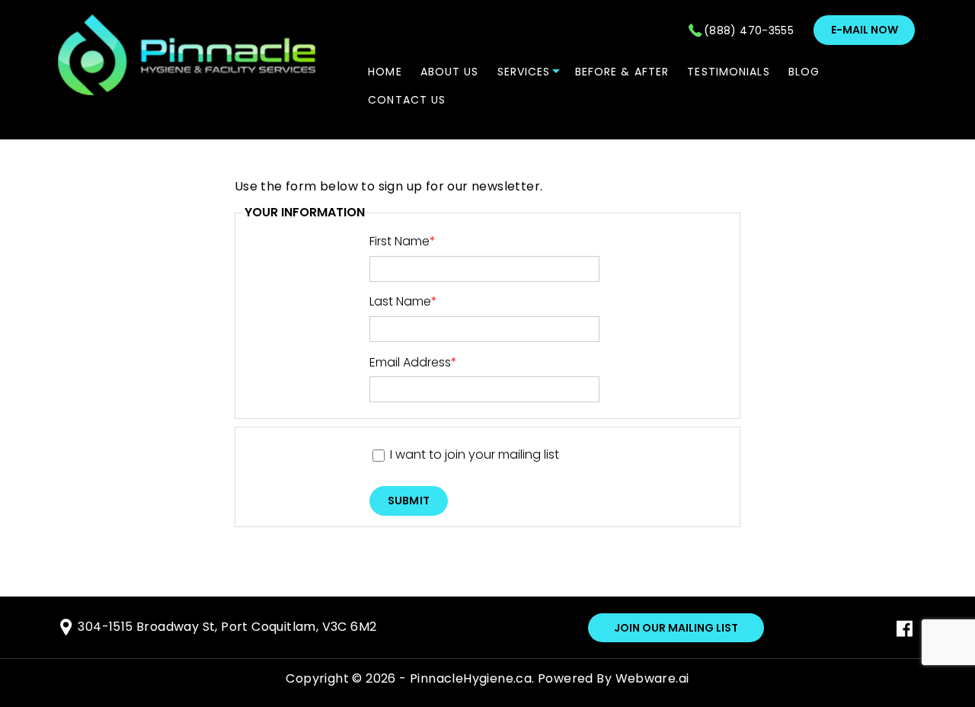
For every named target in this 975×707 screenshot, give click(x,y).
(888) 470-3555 (749, 30)
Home (384, 71)
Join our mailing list (676, 627)
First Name (402, 241)
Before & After (622, 71)
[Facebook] (904, 632)
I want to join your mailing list (474, 454)
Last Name (403, 301)
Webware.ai (652, 678)
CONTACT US (407, 99)
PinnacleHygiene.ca (471, 678)
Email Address (413, 362)
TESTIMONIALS (728, 71)
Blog (804, 71)
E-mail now (864, 29)
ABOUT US (449, 71)
